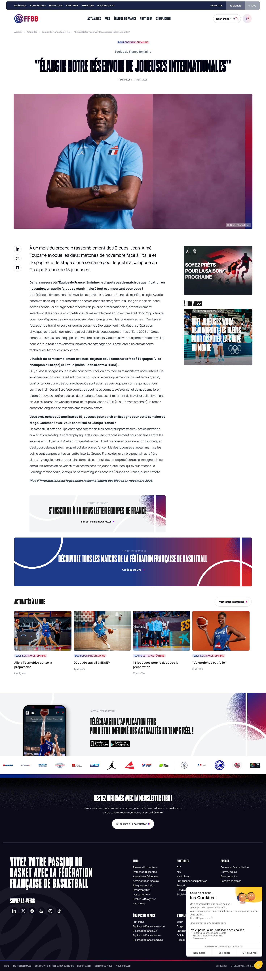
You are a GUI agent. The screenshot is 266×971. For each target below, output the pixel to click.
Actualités (32, 31)
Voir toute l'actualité (231, 601)
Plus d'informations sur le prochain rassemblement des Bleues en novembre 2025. (91, 481)
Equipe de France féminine (56, 31)
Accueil (18, 31)
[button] (218, 270)
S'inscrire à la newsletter (131, 824)
